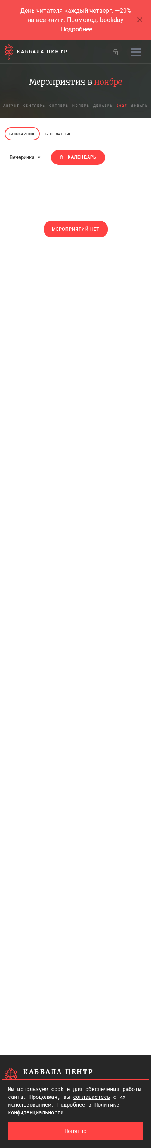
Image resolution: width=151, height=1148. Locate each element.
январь (139, 106)
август (11, 106)
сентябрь (34, 106)
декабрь (103, 106)
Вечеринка (23, 157)
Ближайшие (22, 134)
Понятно (75, 1131)
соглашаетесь (91, 1097)
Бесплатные (58, 134)
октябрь (59, 106)
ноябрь (80, 106)
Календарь (82, 157)
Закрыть (140, 20)
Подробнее (76, 29)
